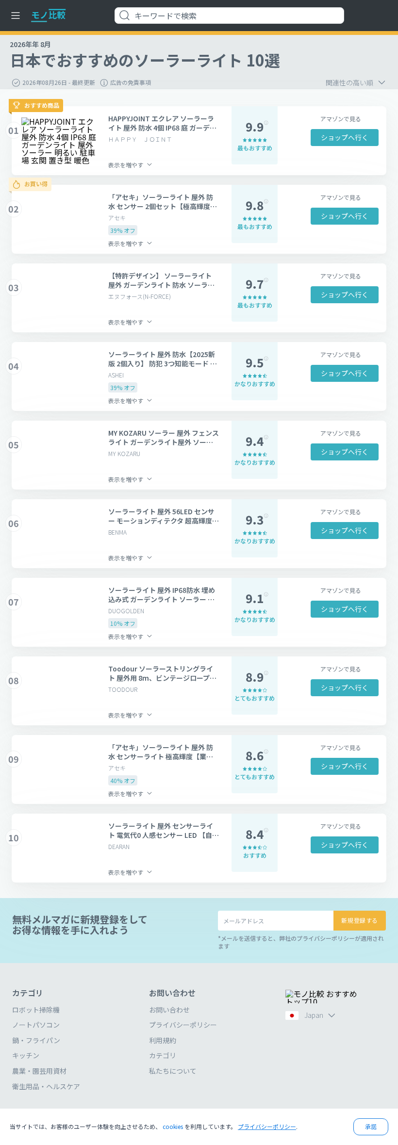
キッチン (25, 1055)
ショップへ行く (344, 137)
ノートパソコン (36, 1025)
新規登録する (359, 920)
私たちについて (173, 1071)
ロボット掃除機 (36, 1009)
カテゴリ (162, 1055)
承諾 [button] (371, 1126)
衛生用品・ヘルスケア (46, 1086)
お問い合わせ (169, 1009)
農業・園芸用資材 (39, 1071)
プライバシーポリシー (183, 1025)
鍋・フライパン (36, 1040)
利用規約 (162, 1040)
